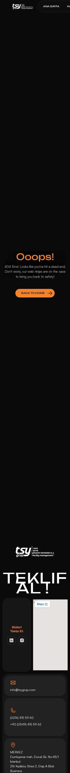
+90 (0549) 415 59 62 (26, 724)
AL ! (35, 588)
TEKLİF (35, 577)
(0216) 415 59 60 (22, 718)
